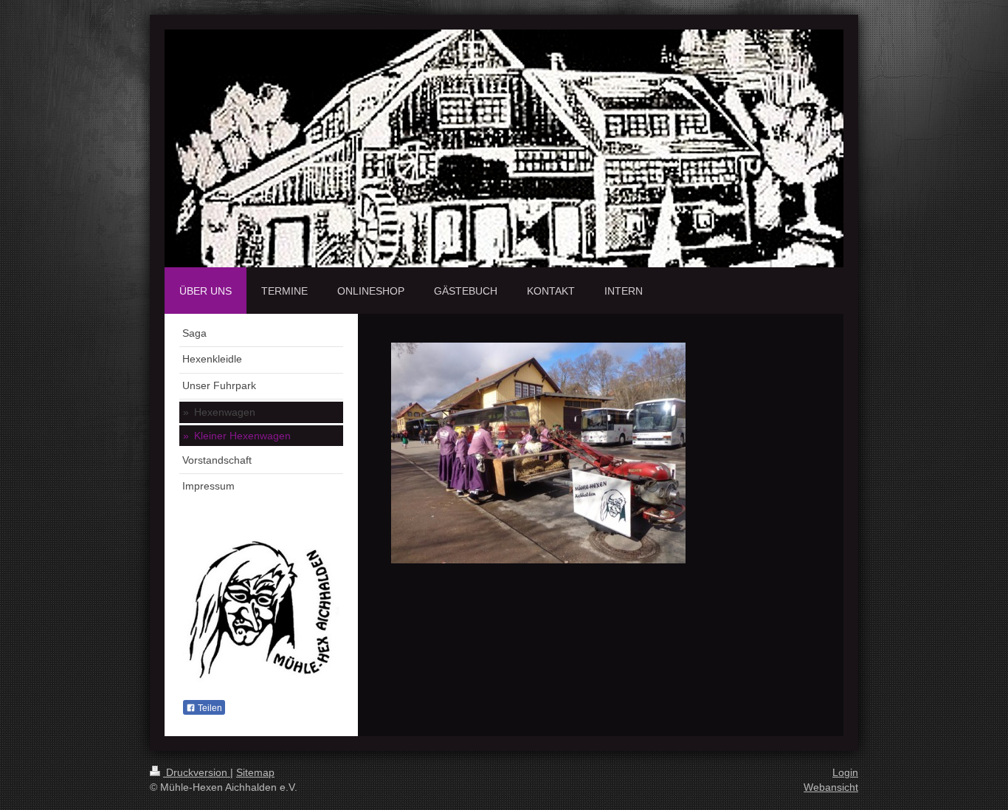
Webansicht (831, 787)
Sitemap (255, 772)
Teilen (209, 708)
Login (845, 772)
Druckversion (196, 772)
